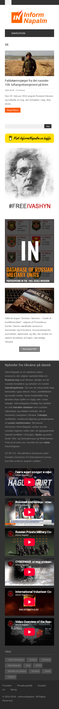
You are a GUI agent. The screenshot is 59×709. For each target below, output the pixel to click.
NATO (38, 665)
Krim (28, 665)
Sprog (13, 689)
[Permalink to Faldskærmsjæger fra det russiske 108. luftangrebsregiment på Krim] (29, 63)
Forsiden (7, 685)
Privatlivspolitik (24, 685)
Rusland (35, 671)
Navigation (18, 33)
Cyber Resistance (16, 660)
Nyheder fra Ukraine (17, 671)
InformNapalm (14, 665)
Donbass (46, 660)
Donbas (33, 660)
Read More (13, 110)
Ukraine (11, 677)
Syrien (47, 671)
